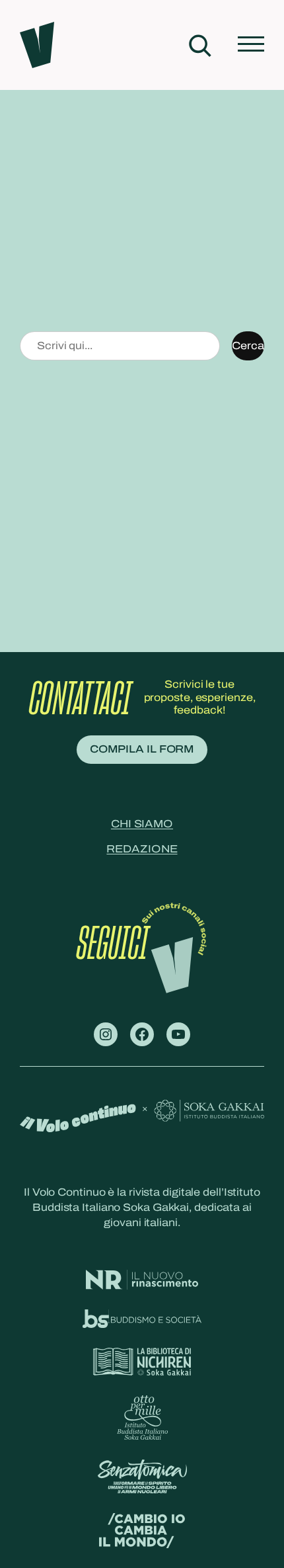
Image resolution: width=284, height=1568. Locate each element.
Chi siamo (142, 823)
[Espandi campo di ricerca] (200, 45)
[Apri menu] (251, 45)
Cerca (248, 345)
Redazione (141, 848)
